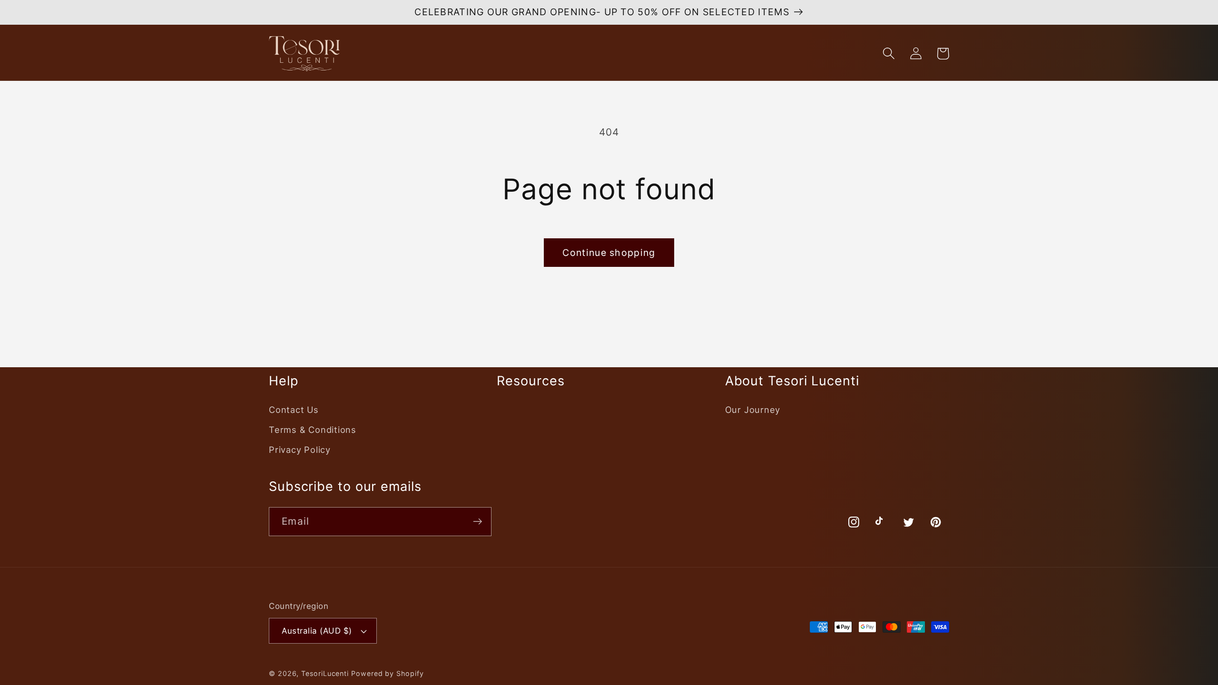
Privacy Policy (300, 449)
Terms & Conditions (312, 429)
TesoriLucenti (325, 673)
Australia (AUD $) (317, 631)
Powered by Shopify (387, 673)
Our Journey (753, 409)
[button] (888, 53)
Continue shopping (608, 252)
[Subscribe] (477, 521)
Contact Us (294, 409)
